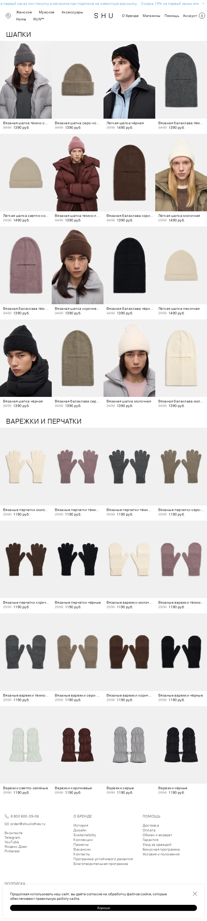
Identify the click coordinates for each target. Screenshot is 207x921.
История (80, 825)
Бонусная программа (161, 849)
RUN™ (38, 19)
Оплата (149, 830)
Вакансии (82, 849)
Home (21, 19)
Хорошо (103, 908)
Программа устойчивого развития (103, 859)
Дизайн (80, 830)
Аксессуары (72, 12)
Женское (24, 12)
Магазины (151, 15)
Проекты (81, 844)
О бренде (130, 15)
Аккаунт (190, 15)
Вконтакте (14, 833)
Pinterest (12, 851)
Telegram (12, 837)
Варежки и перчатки (44, 421)
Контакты (81, 854)
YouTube (12, 842)
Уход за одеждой (157, 844)
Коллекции (83, 839)
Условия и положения (161, 854)
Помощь (172, 15)
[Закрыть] (195, 894)
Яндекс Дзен (16, 846)
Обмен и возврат (157, 835)
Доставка (151, 825)
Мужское (47, 12)
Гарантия (150, 839)
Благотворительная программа (100, 863)
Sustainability (84, 835)
